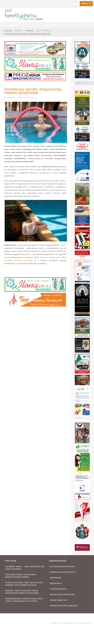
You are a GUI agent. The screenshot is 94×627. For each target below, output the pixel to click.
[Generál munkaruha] (82, 238)
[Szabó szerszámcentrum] (82, 327)
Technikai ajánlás (58, 589)
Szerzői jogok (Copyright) (63, 572)
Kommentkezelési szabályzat (64, 606)
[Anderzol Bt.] (35, 48)
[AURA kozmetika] (82, 300)
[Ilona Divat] (35, 64)
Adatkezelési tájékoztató (62, 594)
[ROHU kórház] (82, 404)
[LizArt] (82, 458)
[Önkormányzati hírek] (82, 531)
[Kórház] (82, 482)
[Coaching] (82, 271)
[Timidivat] (35, 300)
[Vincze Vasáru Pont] (82, 134)
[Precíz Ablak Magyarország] (35, 76)
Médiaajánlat (56, 583)
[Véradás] (82, 496)
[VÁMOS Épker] (82, 107)
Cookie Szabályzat (58, 600)
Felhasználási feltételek (62, 567)
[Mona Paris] (82, 433)
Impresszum (55, 578)
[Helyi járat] (82, 363)
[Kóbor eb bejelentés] (82, 380)
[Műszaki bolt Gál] (82, 216)
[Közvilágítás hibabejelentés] (82, 254)
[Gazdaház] (82, 194)
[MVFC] (82, 511)
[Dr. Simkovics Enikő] (82, 345)
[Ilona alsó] (35, 284)
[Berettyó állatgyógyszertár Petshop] (82, 146)
